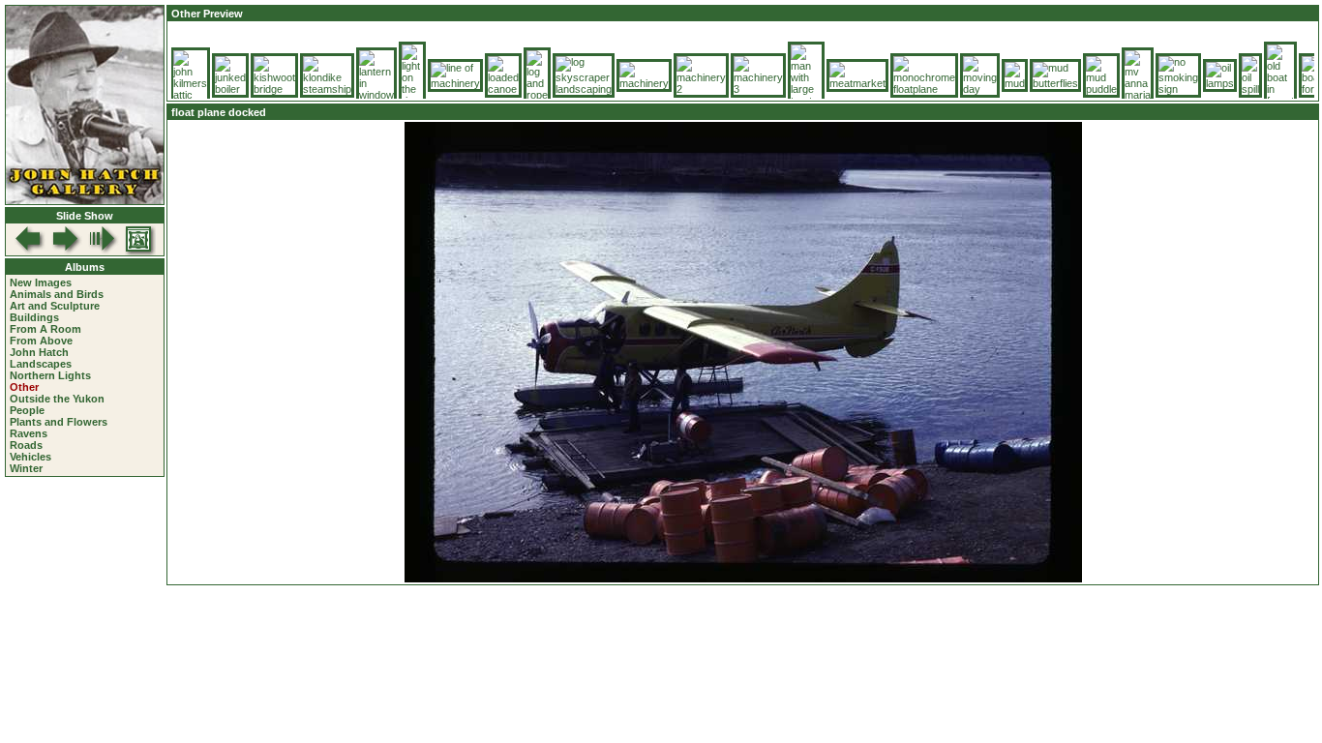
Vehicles (30, 456)
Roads (26, 445)
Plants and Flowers (58, 422)
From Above (41, 340)
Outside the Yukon (57, 398)
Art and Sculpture (55, 306)
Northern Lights (50, 375)
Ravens (28, 433)
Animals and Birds (57, 294)
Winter (26, 468)
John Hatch (39, 352)
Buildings (34, 317)
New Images (41, 282)
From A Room (45, 329)
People (27, 410)
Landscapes (41, 364)
